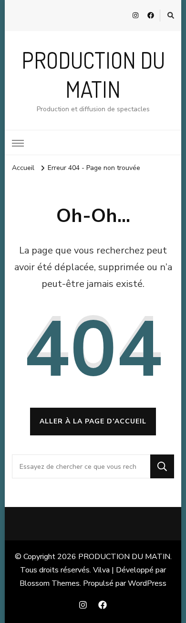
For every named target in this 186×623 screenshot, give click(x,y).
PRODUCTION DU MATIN (124, 556)
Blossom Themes (50, 583)
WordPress (147, 583)
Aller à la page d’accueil (93, 421)
